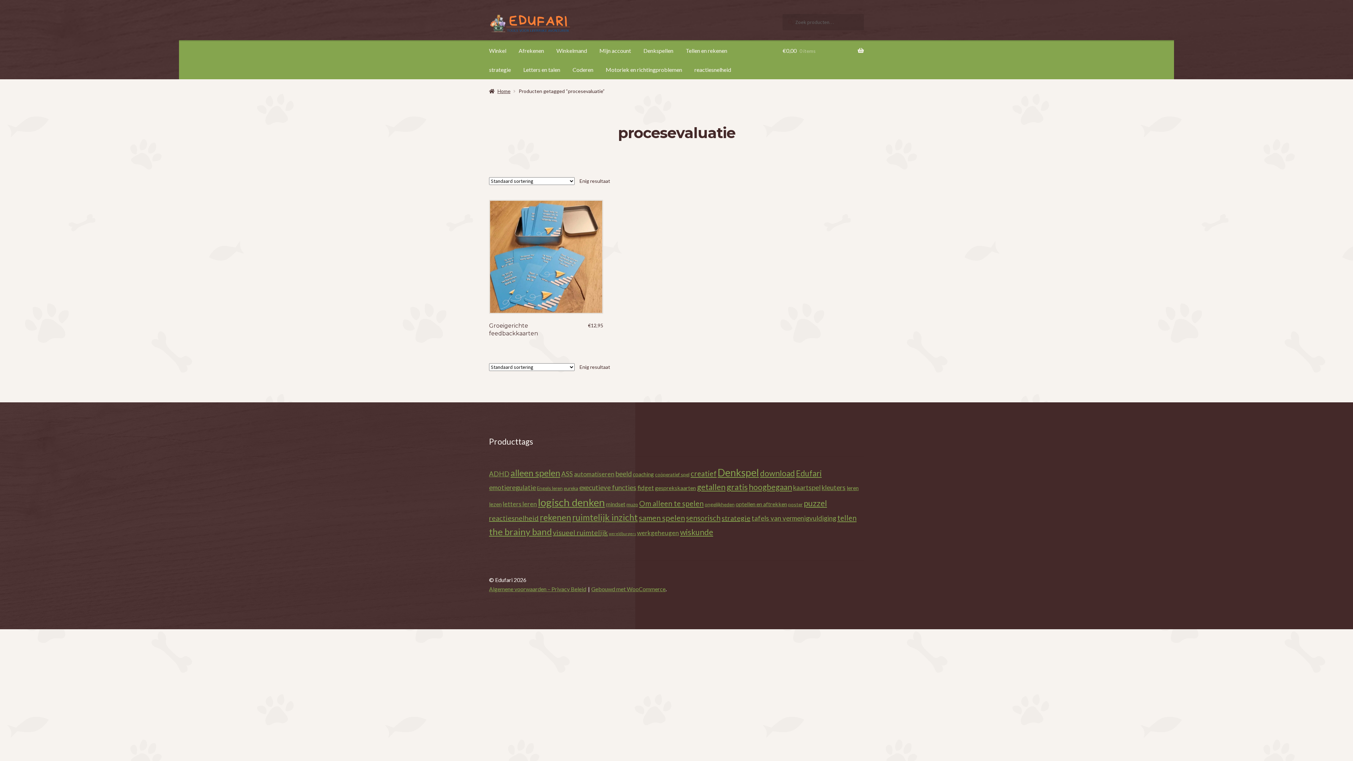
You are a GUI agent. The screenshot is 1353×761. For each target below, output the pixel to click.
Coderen (583, 69)
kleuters (834, 487)
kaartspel (807, 487)
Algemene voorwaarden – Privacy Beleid (537, 589)
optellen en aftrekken (761, 504)
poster (795, 504)
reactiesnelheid (712, 69)
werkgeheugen (658, 533)
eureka (571, 488)
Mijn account (615, 50)
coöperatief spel (672, 474)
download (777, 473)
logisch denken (571, 502)
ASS (567, 474)
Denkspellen (658, 50)
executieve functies (607, 487)
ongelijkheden (720, 504)
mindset (615, 504)
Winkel (497, 50)
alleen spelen (535, 473)
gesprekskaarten (675, 487)
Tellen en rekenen (706, 50)
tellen (847, 517)
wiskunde (696, 532)
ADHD (499, 474)
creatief (704, 473)
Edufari (809, 473)
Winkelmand (571, 50)
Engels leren (550, 488)
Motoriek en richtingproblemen (644, 69)
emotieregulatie (512, 487)
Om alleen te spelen (671, 503)
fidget (645, 487)
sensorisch (703, 517)
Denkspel (738, 472)
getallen (711, 487)
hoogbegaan (770, 487)
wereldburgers (622, 533)
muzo (632, 504)
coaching (643, 474)
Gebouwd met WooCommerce (628, 589)
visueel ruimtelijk (580, 532)
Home (504, 91)
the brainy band (520, 531)
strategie (500, 69)
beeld (624, 474)
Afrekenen (531, 50)
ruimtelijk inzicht (605, 517)
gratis (737, 487)
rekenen (555, 517)
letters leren (520, 504)
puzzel (815, 503)
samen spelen (662, 517)
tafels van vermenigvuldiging (794, 518)
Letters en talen (541, 69)
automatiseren (594, 474)
